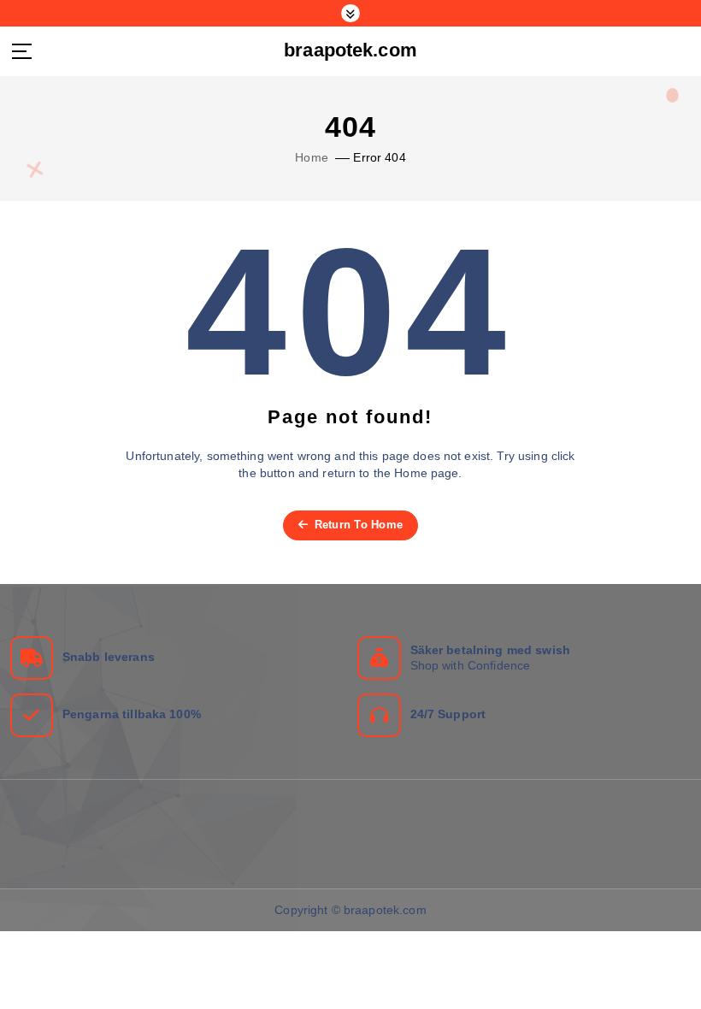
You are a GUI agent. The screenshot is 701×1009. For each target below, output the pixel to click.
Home (311, 157)
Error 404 (379, 157)
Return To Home (356, 524)
